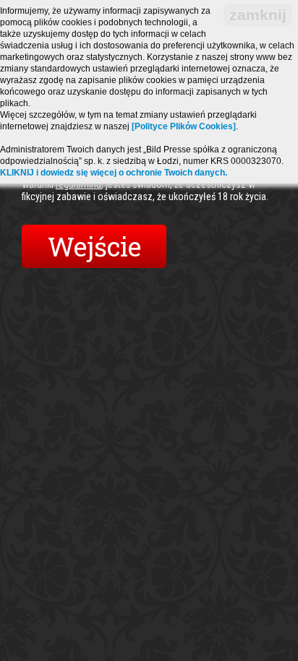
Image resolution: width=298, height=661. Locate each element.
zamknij (257, 15)
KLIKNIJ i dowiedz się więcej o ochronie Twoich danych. (113, 173)
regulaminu (78, 184)
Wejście (94, 246)
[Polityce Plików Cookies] (184, 126)
